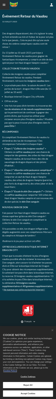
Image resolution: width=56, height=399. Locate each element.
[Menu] (4, 5)
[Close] (52, 330)
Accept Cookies (28, 393)
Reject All (27, 385)
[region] (28, 362)
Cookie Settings (28, 377)
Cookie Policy (10, 371)
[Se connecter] (51, 5)
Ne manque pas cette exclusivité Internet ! (24, 289)
